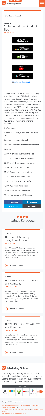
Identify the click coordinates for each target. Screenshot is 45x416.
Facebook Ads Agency (8, 413)
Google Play (32, 392)
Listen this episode (16, 265)
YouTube (25, 392)
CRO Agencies (24, 406)
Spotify (19, 392)
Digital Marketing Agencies (22, 409)
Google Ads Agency (20, 413)
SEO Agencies (35, 409)
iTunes (5, 392)
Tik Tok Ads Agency (7, 409)
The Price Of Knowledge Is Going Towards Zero (19, 239)
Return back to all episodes (13, 16)
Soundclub (39, 392)
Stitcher (12, 392)
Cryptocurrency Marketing (9, 407)
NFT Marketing (33, 406)
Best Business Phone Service (10, 406)
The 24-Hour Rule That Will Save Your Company (22, 282)
